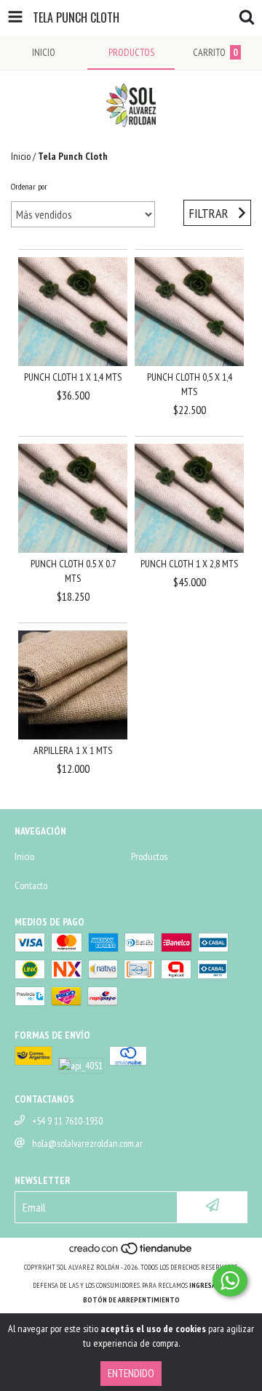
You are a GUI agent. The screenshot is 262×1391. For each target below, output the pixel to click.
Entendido (131, 1373)
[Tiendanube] (131, 1252)
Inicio (21, 156)
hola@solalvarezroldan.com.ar (87, 1143)
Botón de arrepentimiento (131, 1300)
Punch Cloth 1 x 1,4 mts (73, 377)
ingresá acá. (209, 1285)
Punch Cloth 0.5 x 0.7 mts (73, 571)
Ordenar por (29, 186)
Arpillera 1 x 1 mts (72, 750)
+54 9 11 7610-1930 (67, 1120)
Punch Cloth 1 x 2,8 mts (189, 563)
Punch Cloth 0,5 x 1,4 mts (189, 384)
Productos (149, 856)
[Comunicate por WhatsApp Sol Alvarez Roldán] (230, 1281)
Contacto (31, 885)
